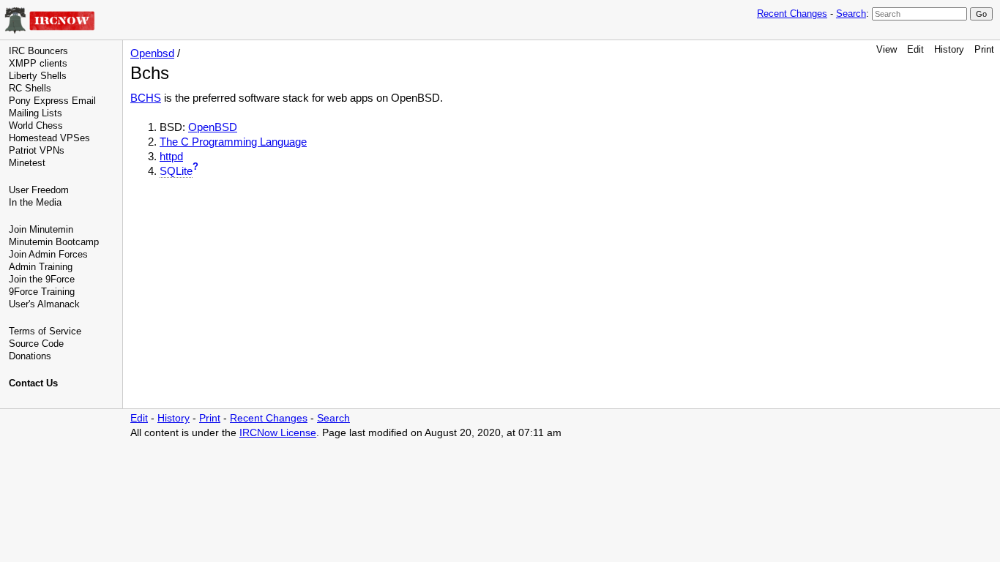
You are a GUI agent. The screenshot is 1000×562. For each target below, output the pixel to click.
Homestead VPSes (49, 137)
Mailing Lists (35, 113)
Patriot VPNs (36, 150)
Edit (915, 49)
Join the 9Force (42, 279)
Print (984, 49)
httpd (171, 156)
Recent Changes (792, 13)
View (886, 49)
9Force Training (42, 291)
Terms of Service (45, 331)
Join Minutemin (41, 229)
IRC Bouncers (38, 50)
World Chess (36, 125)
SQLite (176, 171)
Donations (30, 356)
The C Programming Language (233, 141)
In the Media (35, 202)
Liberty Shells (38, 75)
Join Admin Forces (48, 254)
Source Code (36, 343)
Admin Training (40, 266)
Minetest (27, 162)
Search (851, 13)
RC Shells (30, 88)
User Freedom (39, 189)
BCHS (145, 97)
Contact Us (33, 383)
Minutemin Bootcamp (54, 241)
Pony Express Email (52, 100)
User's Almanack (44, 304)
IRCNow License (277, 432)
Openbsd (152, 53)
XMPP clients (38, 63)
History (949, 49)
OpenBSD (212, 127)
